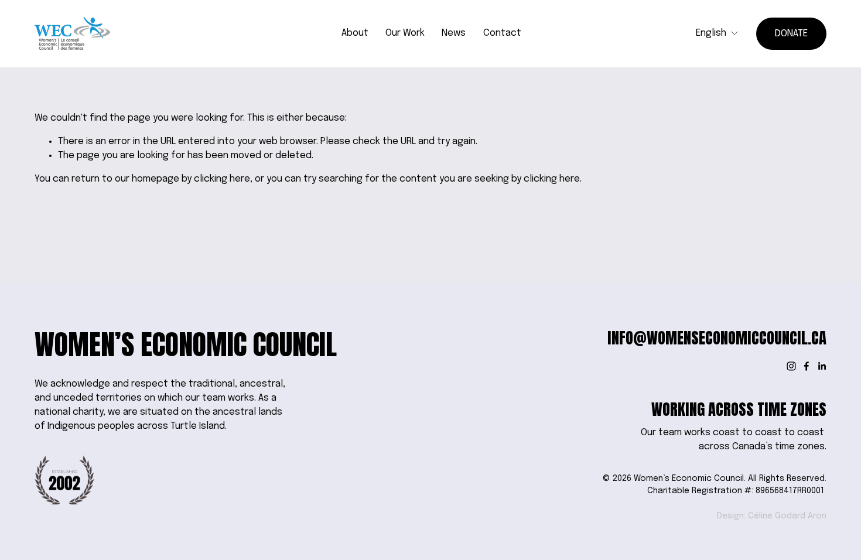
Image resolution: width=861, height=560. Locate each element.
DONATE (791, 34)
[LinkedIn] (821, 366)
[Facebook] (806, 366)
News (454, 33)
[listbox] (717, 34)
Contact (502, 33)
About (354, 33)
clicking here (222, 179)
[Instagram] (791, 366)
